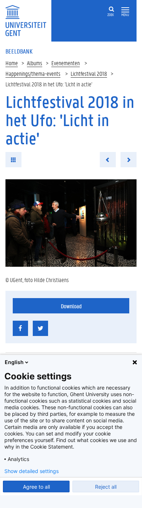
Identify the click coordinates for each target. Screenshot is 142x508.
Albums (34, 63)
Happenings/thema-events (32, 73)
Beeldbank (18, 51)
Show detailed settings (31, 471)
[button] (125, 10)
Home (11, 63)
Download (71, 306)
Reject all (106, 487)
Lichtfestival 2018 (89, 73)
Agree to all (36, 487)
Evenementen (65, 63)
